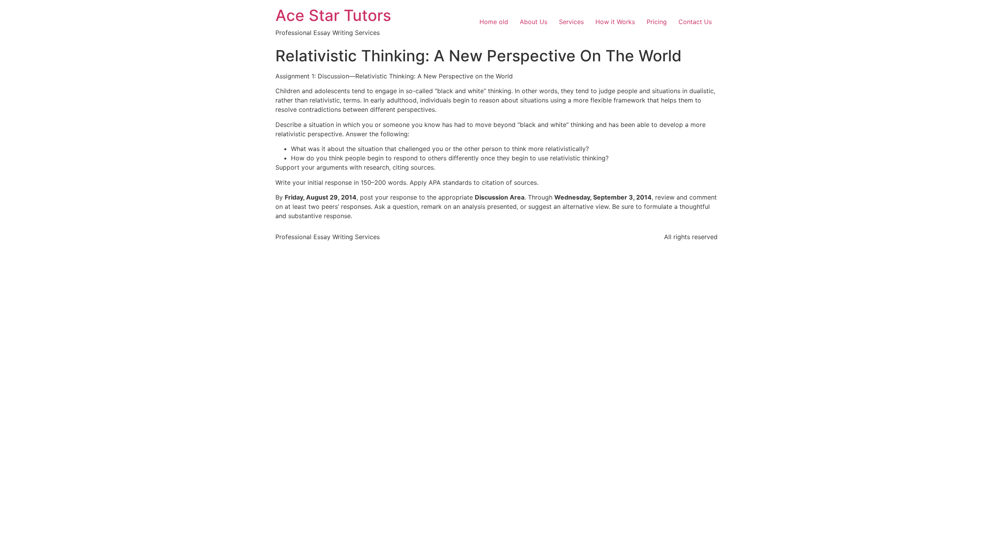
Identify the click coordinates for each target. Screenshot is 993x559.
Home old (493, 22)
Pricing (657, 22)
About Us (533, 22)
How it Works (615, 22)
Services (571, 22)
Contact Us (695, 22)
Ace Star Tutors (333, 15)
